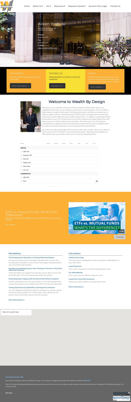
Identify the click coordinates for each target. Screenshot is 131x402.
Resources (59, 6)
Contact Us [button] (56, 86)
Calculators (74, 253)
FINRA (84, 381)
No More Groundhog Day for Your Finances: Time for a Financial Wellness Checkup (35, 269)
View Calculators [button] (19, 86)
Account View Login (98, 6)
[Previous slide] (2, 42)
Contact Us (115, 6)
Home (27, 6)
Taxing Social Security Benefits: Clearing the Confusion (32, 288)
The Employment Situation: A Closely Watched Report (31, 258)
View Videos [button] (96, 87)
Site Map (9, 393)
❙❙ (68, 62)
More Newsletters (17, 300)
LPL (48, 6)
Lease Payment (75, 266)
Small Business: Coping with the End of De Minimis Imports (34, 279)
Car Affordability (76, 273)
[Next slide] (128, 42)
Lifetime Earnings (76, 258)
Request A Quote (76, 6)
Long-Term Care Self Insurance (81, 279)
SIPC (89, 381)
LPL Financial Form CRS (14, 377)
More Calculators (76, 287)
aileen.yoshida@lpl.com (47, 48)
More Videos (11, 224)
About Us (37, 6)
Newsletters (15, 253)
